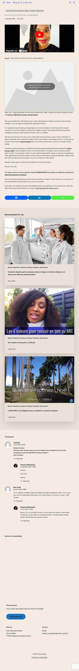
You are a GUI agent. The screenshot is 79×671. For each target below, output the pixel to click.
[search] (70, 2)
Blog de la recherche (22, 2)
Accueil (7, 58)
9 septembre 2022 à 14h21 (28, 467)
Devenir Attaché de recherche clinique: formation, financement (24, 11)
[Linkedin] (39, 198)
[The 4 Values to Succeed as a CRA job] (39, 320)
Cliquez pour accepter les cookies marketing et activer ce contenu (39, 86)
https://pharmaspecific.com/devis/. (16, 175)
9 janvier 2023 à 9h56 (19, 489)
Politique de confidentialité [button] (39, 657)
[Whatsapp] (62, 198)
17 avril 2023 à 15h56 (26, 509)
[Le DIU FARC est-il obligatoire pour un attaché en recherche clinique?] (39, 388)
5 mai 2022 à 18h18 (19, 444)
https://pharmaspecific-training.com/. (46, 188)
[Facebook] (16, 198)
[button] (7, 2)
